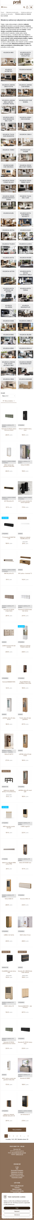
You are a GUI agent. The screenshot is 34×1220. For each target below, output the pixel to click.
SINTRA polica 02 (9, 573)
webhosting (16, 1218)
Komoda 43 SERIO (25, 1078)
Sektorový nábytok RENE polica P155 (9, 863)
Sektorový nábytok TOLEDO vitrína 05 (25, 646)
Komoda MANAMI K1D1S (8, 682)
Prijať (17, 1208)
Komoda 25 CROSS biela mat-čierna (25, 610)
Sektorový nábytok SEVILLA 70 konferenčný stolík (9, 792)
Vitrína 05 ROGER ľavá (25, 862)
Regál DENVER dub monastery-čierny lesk (25, 682)
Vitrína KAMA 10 (9, 898)
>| (28, 1136)
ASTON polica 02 (9, 501)
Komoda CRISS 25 (25, 898)
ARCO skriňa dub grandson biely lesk (9, 465)
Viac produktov (17, 1129)
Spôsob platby (17, 1192)
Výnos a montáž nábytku (17, 1191)
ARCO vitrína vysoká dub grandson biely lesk (9, 1079)
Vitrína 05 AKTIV (8, 754)
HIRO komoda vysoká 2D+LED (9, 827)
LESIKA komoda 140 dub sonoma (9, 646)
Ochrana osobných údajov (17, 1175)
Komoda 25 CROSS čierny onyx (25, 1043)
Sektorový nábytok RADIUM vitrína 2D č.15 (9, 1115)
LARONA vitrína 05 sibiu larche (9, 718)
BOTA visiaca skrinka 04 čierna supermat (25, 501)
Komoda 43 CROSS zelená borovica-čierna (8, 1043)
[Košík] (31, 7)
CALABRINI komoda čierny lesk (9, 971)
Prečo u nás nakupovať (17, 1185)
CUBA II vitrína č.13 (9, 1006)
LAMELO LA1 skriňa (9, 935)
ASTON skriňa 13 (25, 1114)
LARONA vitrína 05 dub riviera (25, 755)
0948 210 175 (19, 1154)
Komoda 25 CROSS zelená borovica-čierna (9, 429)
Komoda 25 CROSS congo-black (9, 610)
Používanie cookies (17, 1177)
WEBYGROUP (29, 1218)
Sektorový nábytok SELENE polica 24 (25, 538)
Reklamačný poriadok (17, 1174)
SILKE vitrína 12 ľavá (25, 935)
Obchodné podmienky (17, 1170)
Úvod (2, 12)
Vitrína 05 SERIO (25, 465)
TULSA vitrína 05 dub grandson (25, 718)
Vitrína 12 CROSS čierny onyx (25, 429)
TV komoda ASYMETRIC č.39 (9, 538)
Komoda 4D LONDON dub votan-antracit (25, 971)
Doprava (17, 1187)
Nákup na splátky (17, 1189)
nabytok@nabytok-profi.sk (18, 1152)
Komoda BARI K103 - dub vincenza (25, 1006)
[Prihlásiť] (27, 7)
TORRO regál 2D (25, 826)
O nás (17, 1167)
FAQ (17, 1168)
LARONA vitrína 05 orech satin (25, 791)
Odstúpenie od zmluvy (17, 1172)
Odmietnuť (17, 1214)
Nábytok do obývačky (12, 12)
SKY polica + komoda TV (25, 573)
